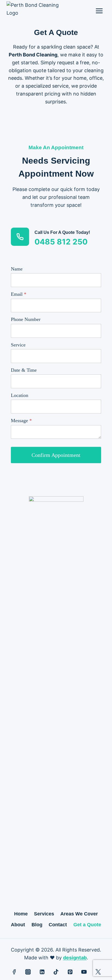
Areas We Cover (79, 914)
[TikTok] (56, 971)
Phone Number (26, 319)
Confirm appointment (56, 455)
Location (19, 395)
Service (18, 345)
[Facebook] (14, 971)
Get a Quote (87, 924)
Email (18, 294)
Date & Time (24, 370)
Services (44, 914)
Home (21, 914)
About (18, 924)
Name (17, 269)
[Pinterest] (70, 971)
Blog (37, 924)
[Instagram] (28, 971)
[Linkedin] (42, 971)
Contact (58, 924)
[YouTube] (84, 971)
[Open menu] (99, 10)
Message (21, 420)
